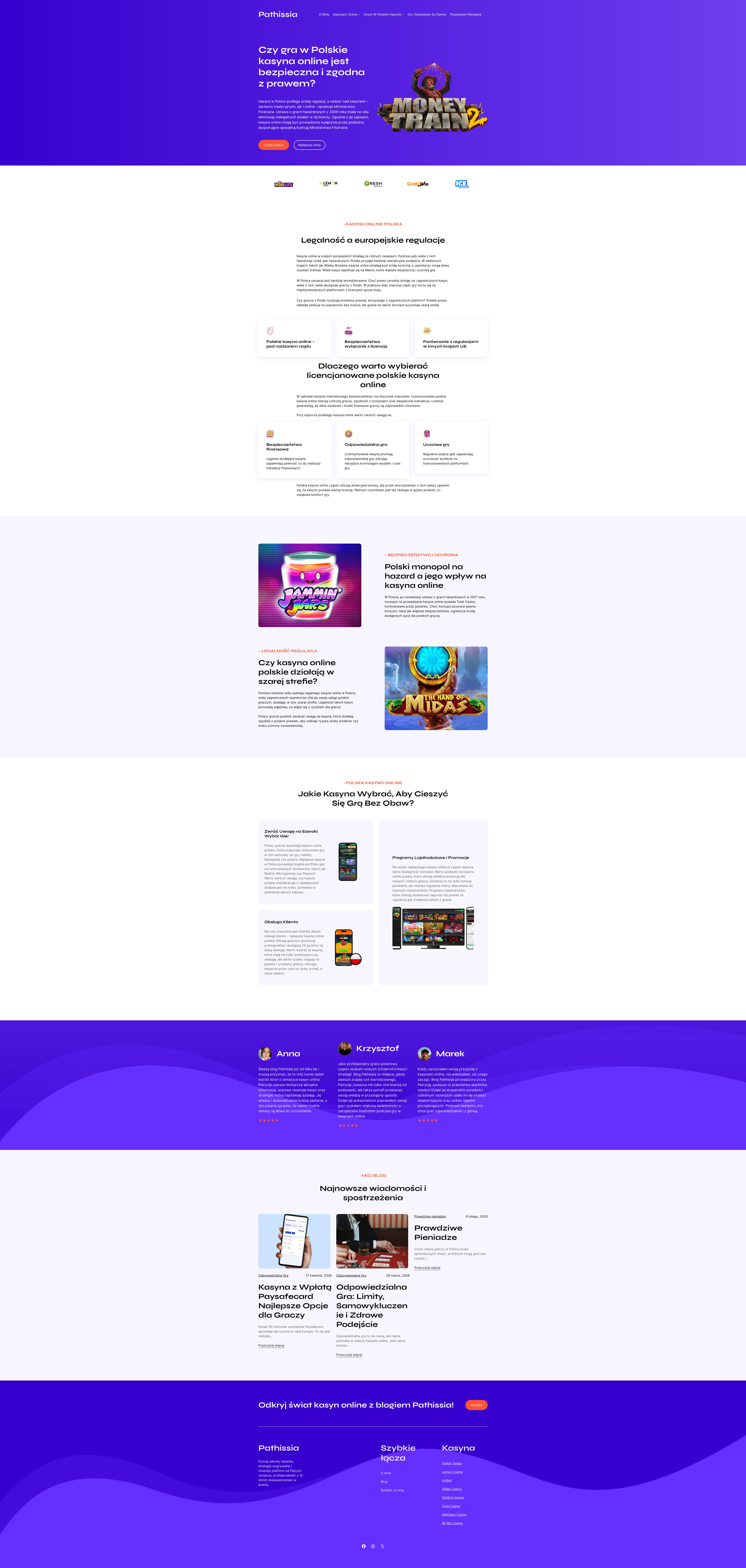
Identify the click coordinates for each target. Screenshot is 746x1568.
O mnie (324, 14)
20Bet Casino (452, 1489)
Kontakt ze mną (392, 1490)
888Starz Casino (454, 1515)
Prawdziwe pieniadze (430, 1216)
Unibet (447, 1480)
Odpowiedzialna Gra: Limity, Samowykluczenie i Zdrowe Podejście (372, 1305)
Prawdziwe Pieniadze (438, 1232)
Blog (384, 1481)
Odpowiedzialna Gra (273, 1275)
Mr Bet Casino (452, 1523)
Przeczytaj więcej (271, 1345)
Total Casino (451, 1506)
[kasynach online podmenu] (359, 14)
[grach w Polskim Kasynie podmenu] (403, 14)
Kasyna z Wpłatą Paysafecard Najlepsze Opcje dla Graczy (295, 1301)
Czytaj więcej (274, 145)
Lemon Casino (452, 1472)
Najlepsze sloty (309, 145)
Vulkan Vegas (452, 1463)
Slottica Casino (453, 1497)
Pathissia (277, 14)
